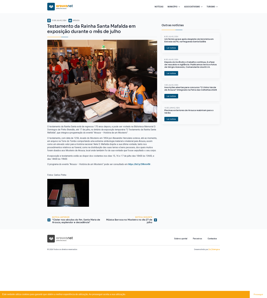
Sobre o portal (180, 238)
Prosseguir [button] (258, 294)
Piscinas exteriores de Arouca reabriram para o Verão (188, 111)
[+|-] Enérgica (214, 249)
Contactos (212, 238)
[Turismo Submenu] (217, 6)
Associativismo (192, 7)
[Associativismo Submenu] (202, 6)
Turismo (211, 7)
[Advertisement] (133, 271)
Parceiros (197, 238)
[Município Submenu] (179, 6)
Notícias (159, 7)
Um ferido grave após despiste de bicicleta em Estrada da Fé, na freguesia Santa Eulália (189, 40)
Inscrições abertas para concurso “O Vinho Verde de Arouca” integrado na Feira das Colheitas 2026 (190, 88)
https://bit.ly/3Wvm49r (139, 164)
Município (172, 7)
